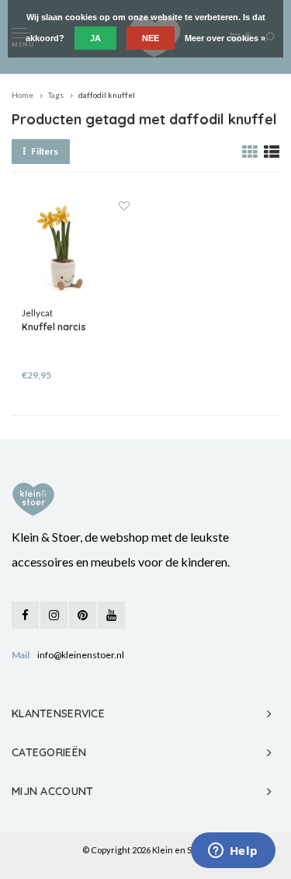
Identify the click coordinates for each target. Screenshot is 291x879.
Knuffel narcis (54, 327)
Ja (95, 38)
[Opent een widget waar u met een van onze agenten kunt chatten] (232, 851)
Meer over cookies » (225, 38)
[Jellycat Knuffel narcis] (76, 252)
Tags (56, 94)
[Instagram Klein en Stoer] (54, 615)
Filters (44, 151)
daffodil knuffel (106, 94)
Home (22, 94)
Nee (150, 38)
